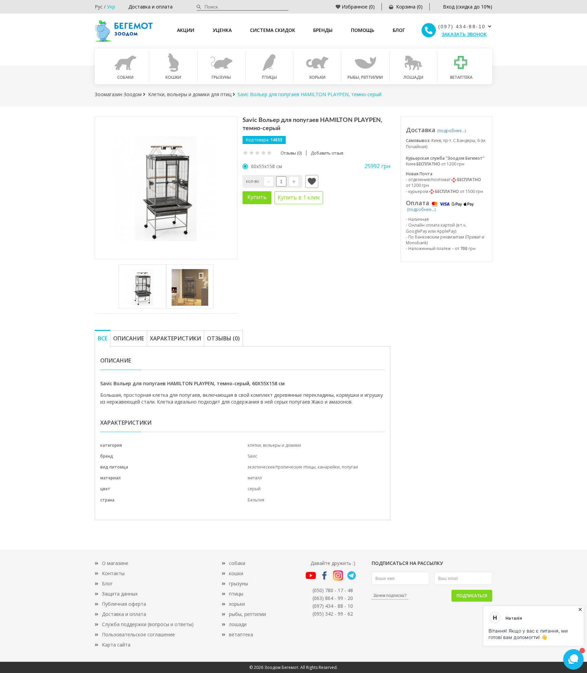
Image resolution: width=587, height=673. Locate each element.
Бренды (323, 30)
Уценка (222, 30)
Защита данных (120, 593)
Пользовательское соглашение (138, 634)
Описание (128, 338)
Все (102, 338)
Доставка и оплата (150, 6)
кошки (236, 573)
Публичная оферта (124, 604)
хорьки (237, 604)
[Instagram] (338, 575)
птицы (236, 593)
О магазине (115, 563)
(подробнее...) (451, 131)
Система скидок (272, 30)
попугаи (350, 467)
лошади (238, 624)
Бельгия (256, 500)
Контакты (113, 573)
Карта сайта (116, 644)
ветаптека (241, 634)
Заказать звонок (464, 34)
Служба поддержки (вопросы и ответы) (148, 624)
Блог (399, 30)
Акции (185, 30)
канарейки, (330, 467)
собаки (237, 563)
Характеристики (175, 338)
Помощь (362, 30)
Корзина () (409, 6)
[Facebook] (324, 575)
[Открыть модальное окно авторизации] (311, 181)
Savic (252, 456)
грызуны (238, 583)
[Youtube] (311, 575)
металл (255, 478)
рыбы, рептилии (247, 614)
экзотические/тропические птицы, (283, 467)
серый (254, 489)
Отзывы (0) (223, 338)
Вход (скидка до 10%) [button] (467, 6)
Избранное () (358, 6)
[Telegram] (351, 575)
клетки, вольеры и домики (274, 445)
